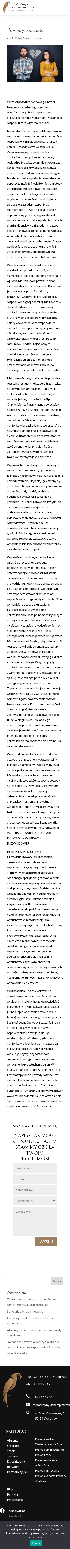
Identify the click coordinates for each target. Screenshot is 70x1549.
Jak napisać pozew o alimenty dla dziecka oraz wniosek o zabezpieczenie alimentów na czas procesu (33, 1347)
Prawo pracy (43, 1454)
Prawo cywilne (44, 1439)
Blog (10, 1489)
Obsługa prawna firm (48, 1444)
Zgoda (36, 1543)
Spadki (11, 1451)
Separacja (13, 1445)
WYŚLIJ (46, 1241)
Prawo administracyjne (50, 1449)
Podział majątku (17, 1472)
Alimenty (12, 1440)
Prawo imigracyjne (47, 1470)
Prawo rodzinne (32, 38)
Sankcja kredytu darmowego (25, 1311)
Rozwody (13, 1466)
